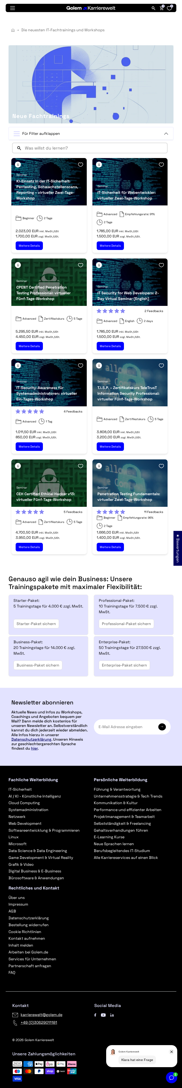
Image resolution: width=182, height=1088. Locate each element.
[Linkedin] (112, 1014)
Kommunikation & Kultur (116, 802)
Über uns (17, 897)
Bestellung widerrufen (29, 924)
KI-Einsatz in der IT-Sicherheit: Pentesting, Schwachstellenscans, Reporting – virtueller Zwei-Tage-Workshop (47, 190)
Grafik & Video (21, 864)
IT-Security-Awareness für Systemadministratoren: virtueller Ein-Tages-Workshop (46, 393)
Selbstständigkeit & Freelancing (122, 823)
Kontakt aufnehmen (27, 938)
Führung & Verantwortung (117, 789)
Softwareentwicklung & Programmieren (44, 830)
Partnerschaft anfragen (30, 965)
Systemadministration (28, 809)
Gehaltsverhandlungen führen (121, 830)
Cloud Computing (24, 802)
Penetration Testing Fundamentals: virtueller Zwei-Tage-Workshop (128, 496)
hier (34, 748)
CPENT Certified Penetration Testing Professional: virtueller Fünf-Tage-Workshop (43, 293)
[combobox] (95, 148)
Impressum (18, 904)
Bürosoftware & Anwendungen (36, 877)
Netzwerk (17, 816)
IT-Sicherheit (20, 789)
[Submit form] (162, 726)
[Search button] (17, 148)
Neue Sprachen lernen (114, 843)
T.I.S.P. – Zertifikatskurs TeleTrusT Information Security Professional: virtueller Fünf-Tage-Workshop (128, 393)
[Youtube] (103, 1014)
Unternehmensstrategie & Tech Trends (128, 796)
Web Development (25, 823)
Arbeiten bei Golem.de (28, 952)
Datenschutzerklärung (31, 739)
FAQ (12, 972)
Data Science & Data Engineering (38, 850)
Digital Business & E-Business (35, 871)
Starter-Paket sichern (36, 623)
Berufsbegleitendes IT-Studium (122, 850)
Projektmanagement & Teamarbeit (124, 816)
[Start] (12, 30)
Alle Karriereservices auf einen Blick (126, 857)
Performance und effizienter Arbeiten (127, 809)
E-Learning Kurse (109, 836)
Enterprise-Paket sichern (124, 665)
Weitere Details (29, 246)
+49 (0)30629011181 (39, 1022)
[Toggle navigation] (12, 8)
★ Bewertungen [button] (177, 548)
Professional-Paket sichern (126, 623)
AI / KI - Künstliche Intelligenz (35, 796)
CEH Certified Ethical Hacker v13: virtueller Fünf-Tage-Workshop (45, 496)
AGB (12, 911)
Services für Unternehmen (32, 959)
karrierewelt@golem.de (41, 1014)
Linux (13, 836)
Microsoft (18, 843)
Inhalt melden (21, 945)
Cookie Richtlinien (25, 931)
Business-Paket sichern (38, 665)
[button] (18, 165)
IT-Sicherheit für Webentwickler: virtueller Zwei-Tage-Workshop (126, 195)
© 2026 (33, 1040)
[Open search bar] (153, 8)
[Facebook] (95, 1014)
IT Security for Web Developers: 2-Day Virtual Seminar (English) (128, 295)
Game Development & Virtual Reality (41, 857)
